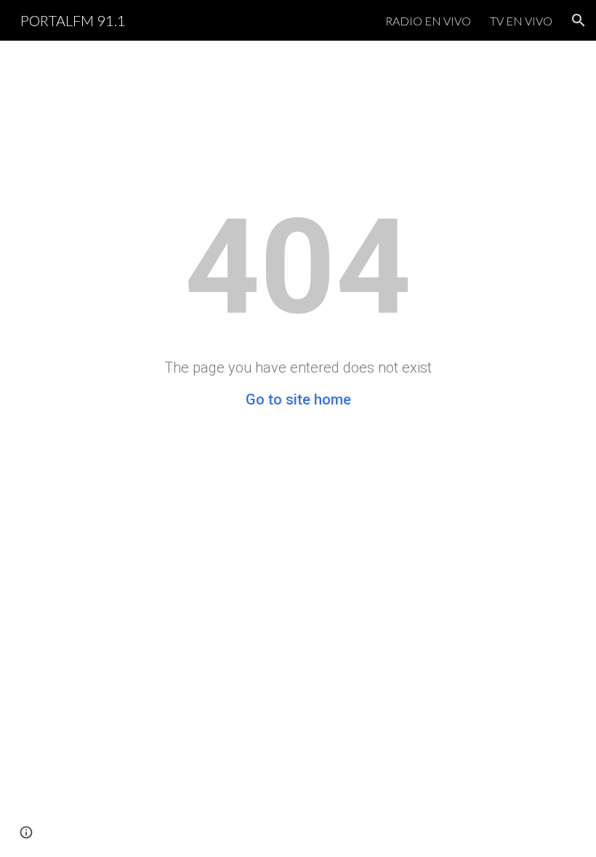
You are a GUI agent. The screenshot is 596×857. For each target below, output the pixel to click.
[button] (578, 20)
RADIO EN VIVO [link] (428, 21)
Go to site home (298, 399)
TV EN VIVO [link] (521, 21)
